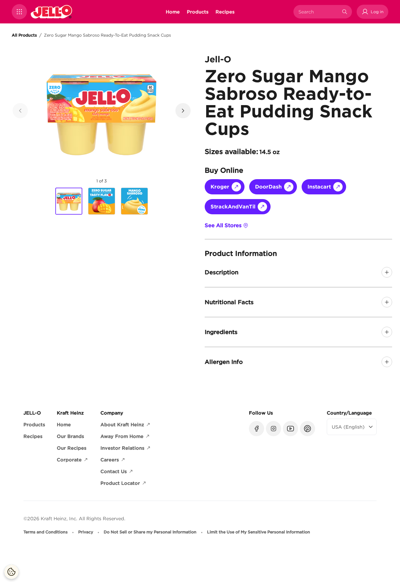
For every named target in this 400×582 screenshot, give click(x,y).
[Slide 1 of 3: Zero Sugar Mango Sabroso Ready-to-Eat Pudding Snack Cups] (68, 201)
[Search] (344, 11)
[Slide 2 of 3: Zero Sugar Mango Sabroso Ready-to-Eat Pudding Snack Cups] (101, 201)
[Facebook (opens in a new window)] (256, 428)
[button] (19, 11)
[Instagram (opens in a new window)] (273, 428)
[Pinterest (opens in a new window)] (307, 428)
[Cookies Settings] (11, 571)
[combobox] (318, 11)
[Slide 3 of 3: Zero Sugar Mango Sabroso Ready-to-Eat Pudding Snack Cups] (134, 201)
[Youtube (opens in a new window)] (290, 428)
